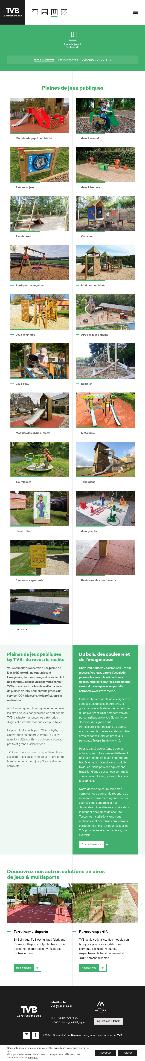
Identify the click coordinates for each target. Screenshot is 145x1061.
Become (76, 1035)
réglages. (33, 1057)
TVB (119, 1035)
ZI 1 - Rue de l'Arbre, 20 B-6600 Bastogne (68, 1020)
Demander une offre (96, 59)
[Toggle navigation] (135, 12)
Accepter (105, 1052)
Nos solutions (44, 59)
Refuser (127, 1052)
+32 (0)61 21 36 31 (61, 1006)
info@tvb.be (58, 1002)
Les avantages (68, 59)
